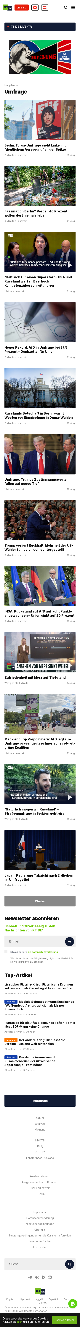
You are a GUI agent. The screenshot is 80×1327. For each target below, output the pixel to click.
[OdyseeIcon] (50, 1277)
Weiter (40, 901)
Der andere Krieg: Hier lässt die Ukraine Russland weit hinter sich (34, 1042)
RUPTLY (40, 1152)
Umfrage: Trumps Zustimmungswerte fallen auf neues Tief (35, 481)
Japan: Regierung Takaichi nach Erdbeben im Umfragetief (38, 877)
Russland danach (40, 1176)
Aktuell (40, 1117)
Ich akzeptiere (34, 951)
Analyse (40, 1123)
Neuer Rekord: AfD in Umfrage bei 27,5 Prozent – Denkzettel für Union (35, 349)
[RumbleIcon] (43, 1277)
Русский (25, 1299)
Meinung (40, 1129)
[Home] (7, 8)
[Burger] (73, 7)
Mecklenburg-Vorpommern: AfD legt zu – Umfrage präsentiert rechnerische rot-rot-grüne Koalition (39, 743)
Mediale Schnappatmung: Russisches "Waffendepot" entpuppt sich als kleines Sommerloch (39, 1005)
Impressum (40, 1212)
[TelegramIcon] (30, 1277)
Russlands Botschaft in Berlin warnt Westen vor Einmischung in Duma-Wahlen (38, 415)
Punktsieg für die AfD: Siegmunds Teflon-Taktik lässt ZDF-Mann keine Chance (39, 1024)
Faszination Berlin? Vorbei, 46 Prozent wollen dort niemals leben (35, 213)
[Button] (69, 941)
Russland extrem (40, 1188)
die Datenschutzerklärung (43, 951)
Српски (43, 1302)
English (10, 1299)
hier (19, 1321)
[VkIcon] (37, 1277)
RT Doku (40, 1193)
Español (53, 1299)
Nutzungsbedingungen (40, 1223)
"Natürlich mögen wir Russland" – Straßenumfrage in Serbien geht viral (34, 811)
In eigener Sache (40, 1241)
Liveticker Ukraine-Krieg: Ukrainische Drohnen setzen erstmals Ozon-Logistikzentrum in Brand (39, 986)
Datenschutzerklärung (40, 1218)
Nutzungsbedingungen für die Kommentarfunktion (40, 1235)
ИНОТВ (40, 1140)
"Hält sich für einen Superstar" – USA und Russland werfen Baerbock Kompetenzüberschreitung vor (38, 281)
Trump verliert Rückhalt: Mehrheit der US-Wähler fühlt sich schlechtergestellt (38, 547)
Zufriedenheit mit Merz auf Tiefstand (35, 677)
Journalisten (40, 1247)
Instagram (40, 1101)
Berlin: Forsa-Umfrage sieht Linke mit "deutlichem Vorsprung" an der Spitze (35, 147)
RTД (40, 1146)
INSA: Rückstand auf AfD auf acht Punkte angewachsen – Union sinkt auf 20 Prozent (39, 613)
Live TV (21, 7)
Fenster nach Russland (40, 1157)
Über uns (40, 1229)
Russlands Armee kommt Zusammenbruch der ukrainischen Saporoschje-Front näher (29, 1061)
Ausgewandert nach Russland (40, 1182)
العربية (39, 1299)
